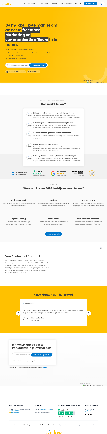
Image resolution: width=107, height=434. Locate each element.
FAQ (24, 425)
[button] (102, 3)
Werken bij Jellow (45, 425)
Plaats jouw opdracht (41, 355)
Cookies (95, 425)
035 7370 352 (46, 367)
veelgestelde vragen (46, 409)
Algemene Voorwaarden (66, 425)
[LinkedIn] (88, 414)
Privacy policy (80, 425)
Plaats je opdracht (53, 234)
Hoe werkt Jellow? (14, 425)
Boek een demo (90, 4)
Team (54, 425)
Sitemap (88, 425)
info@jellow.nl (15, 413)
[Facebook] (85, 414)
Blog (28, 425)
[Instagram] (91, 414)
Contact (35, 425)
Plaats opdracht (38, 65)
